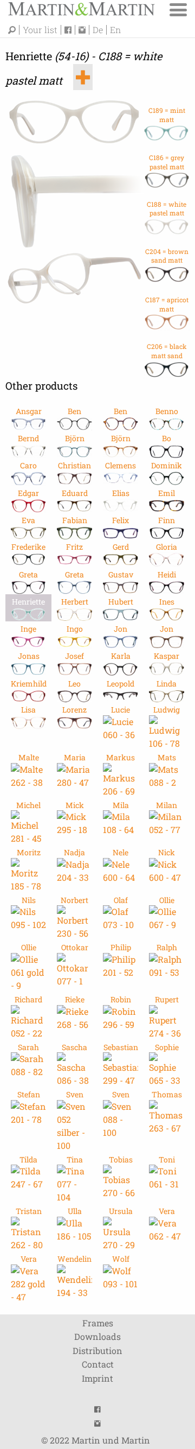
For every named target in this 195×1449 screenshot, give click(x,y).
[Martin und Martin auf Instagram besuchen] (84, 30)
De (98, 30)
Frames (97, 1323)
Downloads (97, 1336)
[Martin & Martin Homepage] (81, 8)
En (115, 30)
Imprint (97, 1378)
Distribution (97, 1350)
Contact (98, 1364)
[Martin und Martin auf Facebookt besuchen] (69, 30)
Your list (40, 30)
